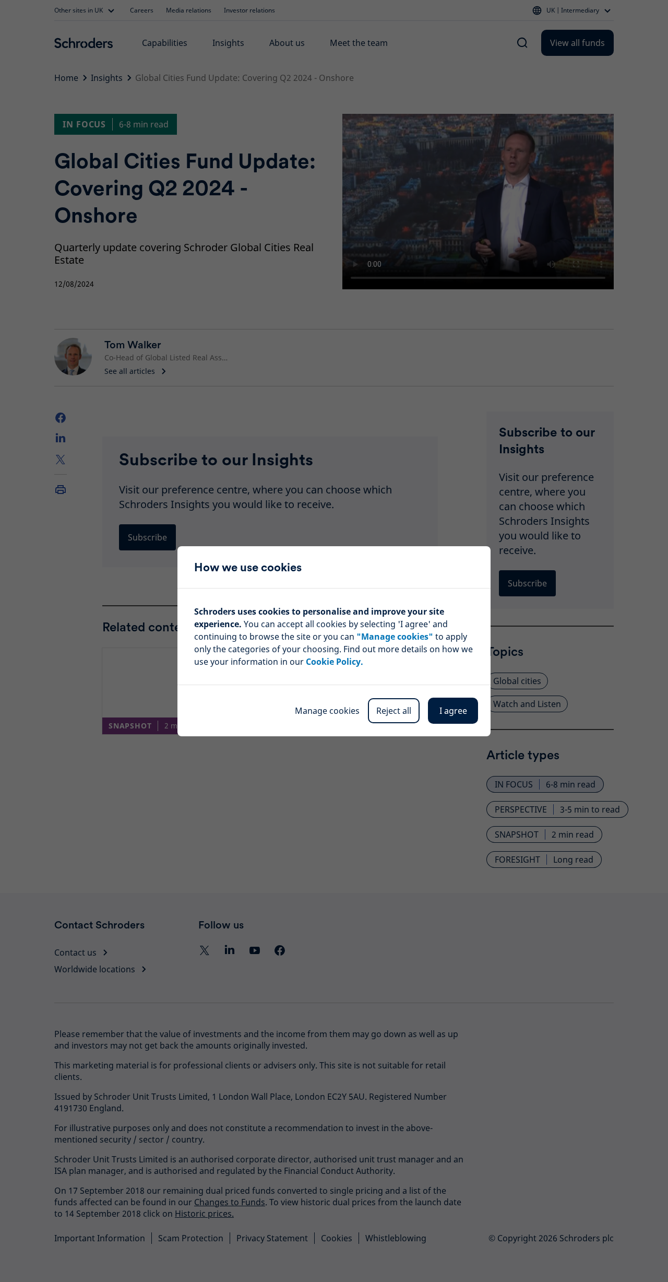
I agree (453, 710)
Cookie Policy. (334, 661)
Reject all (393, 710)
